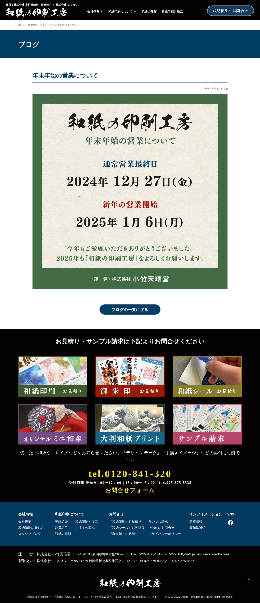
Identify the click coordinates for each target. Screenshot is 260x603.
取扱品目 (61, 527)
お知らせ (45, 25)
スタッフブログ (29, 534)
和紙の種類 (149, 11)
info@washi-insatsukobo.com (207, 554)
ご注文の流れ (85, 527)
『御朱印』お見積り (123, 534)
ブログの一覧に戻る (130, 309)
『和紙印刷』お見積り (125, 521)
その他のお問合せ (161, 527)
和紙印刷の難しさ (31, 527)
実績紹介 (61, 521)
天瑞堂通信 (197, 527)
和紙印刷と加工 (172, 11)
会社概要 (24, 521)
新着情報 (33, 25)
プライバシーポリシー (164, 534)
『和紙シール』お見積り (127, 527)
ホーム (22, 25)
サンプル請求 (158, 521)
